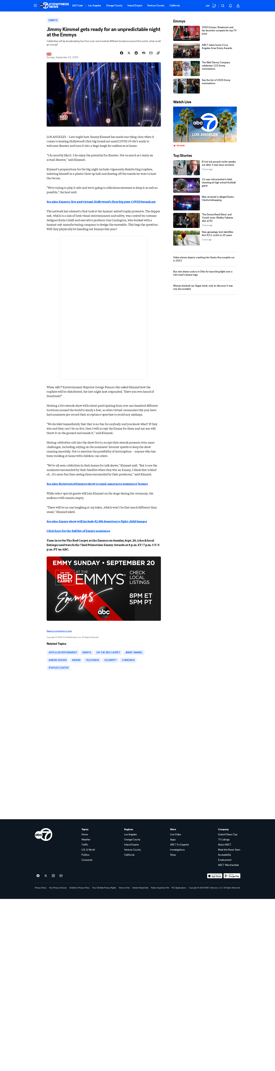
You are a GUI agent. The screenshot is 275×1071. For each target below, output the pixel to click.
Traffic (84, 844)
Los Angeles (94, 5)
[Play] (205, 124)
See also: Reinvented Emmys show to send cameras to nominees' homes (97, 484)
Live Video (175, 834)
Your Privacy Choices (58, 888)
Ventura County (155, 5)
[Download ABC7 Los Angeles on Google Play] (232, 875)
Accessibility (224, 855)
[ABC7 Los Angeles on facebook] (38, 876)
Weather (85, 839)
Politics (85, 855)
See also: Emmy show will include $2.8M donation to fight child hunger (97, 521)
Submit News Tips (227, 834)
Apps (173, 839)
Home (84, 834)
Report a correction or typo (59, 631)
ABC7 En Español (179, 844)
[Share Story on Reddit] (136, 53)
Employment (224, 860)
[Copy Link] (158, 53)
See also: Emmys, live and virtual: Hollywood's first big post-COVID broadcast (101, 201)
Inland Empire (134, 5)
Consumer (86, 860)
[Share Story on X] (129, 53)
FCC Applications (179, 888)
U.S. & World (88, 849)
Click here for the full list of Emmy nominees (78, 531)
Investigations (177, 849)
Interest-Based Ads (140, 888)
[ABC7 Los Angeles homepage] (54, 5)
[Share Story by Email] (151, 53)
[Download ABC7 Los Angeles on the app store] (214, 875)
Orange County (114, 5)
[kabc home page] (43, 834)
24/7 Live (77, 5)
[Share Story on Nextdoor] (143, 53)
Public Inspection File (160, 888)
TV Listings (223, 839)
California (174, 5)
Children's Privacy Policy (79, 888)
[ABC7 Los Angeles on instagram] (53, 876)
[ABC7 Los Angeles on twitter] (45, 876)
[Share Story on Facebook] (121, 53)
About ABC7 (224, 844)
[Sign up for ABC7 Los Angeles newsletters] (61, 876)
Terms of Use (124, 888)
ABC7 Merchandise (228, 865)
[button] (35, 5)
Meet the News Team (229, 849)
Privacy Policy (40, 888)
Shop (173, 855)
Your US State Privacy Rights (104, 888)
